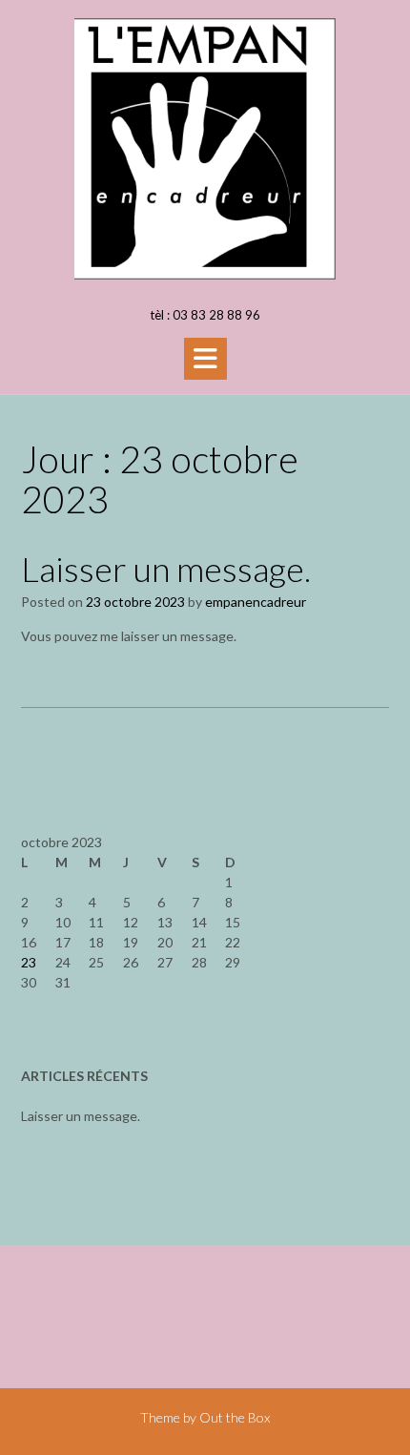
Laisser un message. (166, 569)
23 (28, 962)
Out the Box (234, 1417)
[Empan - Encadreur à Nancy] (205, 149)
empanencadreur (255, 601)
